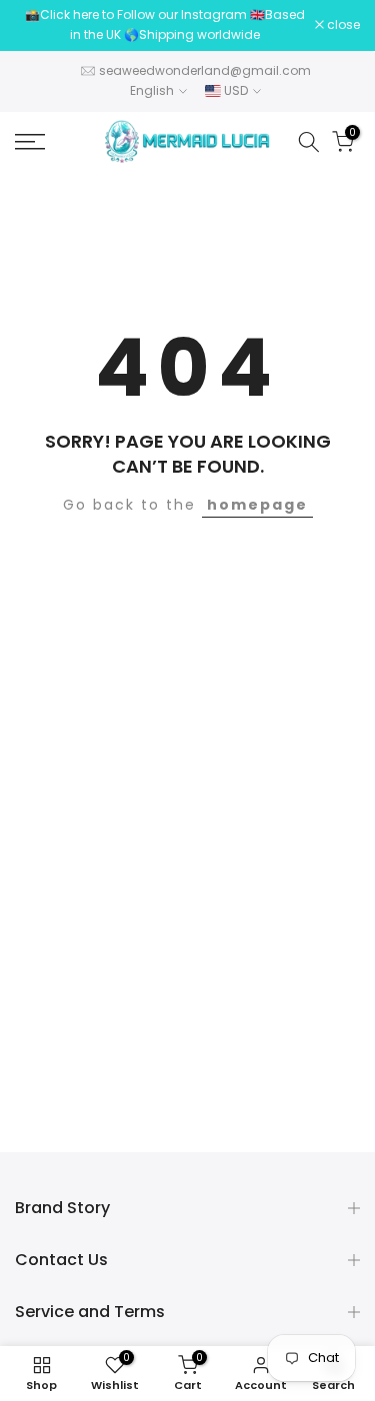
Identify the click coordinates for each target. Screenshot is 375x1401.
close (342, 25)
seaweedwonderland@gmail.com (205, 70)
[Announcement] (165, 25)
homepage (257, 505)
